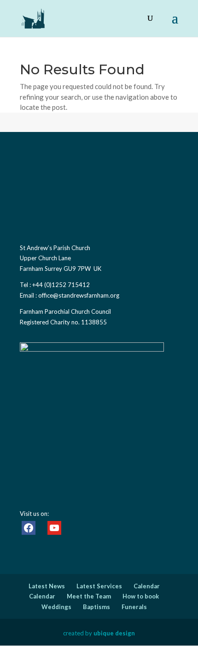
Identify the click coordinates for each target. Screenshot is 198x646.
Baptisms (96, 606)
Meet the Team (89, 596)
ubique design (114, 633)
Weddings (56, 606)
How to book (140, 596)
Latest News (47, 586)
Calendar (147, 586)
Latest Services (99, 586)
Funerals (134, 606)
